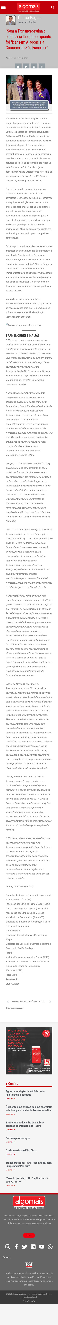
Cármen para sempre (18, 1138)
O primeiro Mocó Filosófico (21, 1150)
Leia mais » (10, 1098)
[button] (3, 7)
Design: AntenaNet (29, 1301)
